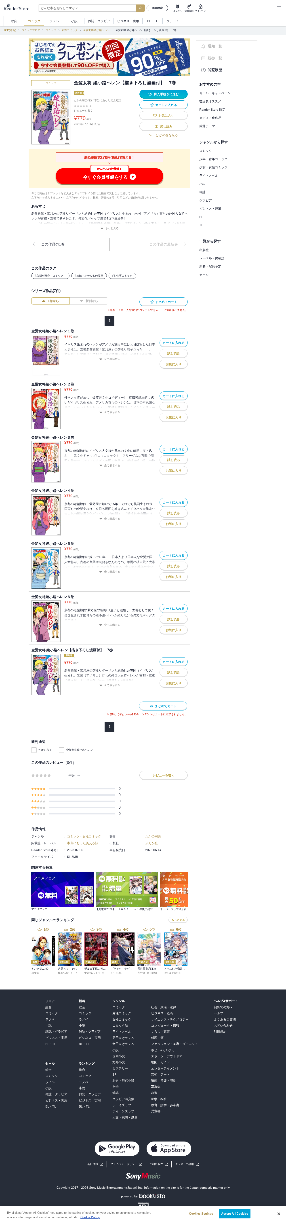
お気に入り (166, 115)
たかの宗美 (45, 749)
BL (201, 217)
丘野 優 (106, 973)
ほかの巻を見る (167, 135)
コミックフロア (30, 30)
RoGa (167, 973)
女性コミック (70, 30)
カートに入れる (166, 105)
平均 (72, 776)
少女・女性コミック (213, 167)
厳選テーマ (207, 126)
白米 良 (176, 973)
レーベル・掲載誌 (211, 258)
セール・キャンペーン (215, 93)
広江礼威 (116, 973)
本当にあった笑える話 (107, 100)
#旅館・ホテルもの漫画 (89, 275)
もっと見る (112, 228)
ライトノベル (208, 175)
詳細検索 (157, 8)
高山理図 (152, 973)
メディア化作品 (210, 118)
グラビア (205, 200)
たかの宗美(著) (83, 100)
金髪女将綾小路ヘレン (96, 30)
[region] (143, 1214)
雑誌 (202, 192)
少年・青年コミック (213, 159)
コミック (51, 30)
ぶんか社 (151, 843)
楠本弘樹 (63, 973)
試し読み (166, 126)
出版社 (204, 250)
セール (204, 275)
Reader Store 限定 (212, 109)
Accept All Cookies (234, 1213)
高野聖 (141, 973)
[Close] (279, 1214)
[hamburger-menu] (279, 8)
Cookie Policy (90, 1217)
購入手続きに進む (166, 94)
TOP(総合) (10, 30)
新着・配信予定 (210, 266)
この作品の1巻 (53, 244)
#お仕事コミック (122, 275)
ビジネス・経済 (210, 208)
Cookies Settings (201, 1213)
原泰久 (35, 973)
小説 (202, 184)
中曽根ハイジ (92, 973)
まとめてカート (166, 302)
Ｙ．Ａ (74, 973)
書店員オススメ (210, 101)
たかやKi (187, 973)
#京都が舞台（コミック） (50, 275)
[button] (187, 1164)
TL (201, 225)
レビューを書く (83, 110)
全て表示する (112, 359)
